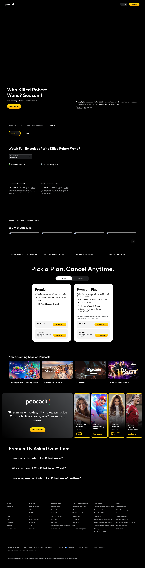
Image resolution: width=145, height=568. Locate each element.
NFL (30, 516)
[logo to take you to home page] (10, 4)
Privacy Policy (27, 547)
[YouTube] (129, 545)
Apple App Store (121, 516)
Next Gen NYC (99, 513)
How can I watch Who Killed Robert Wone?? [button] (38, 458)
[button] (24, 370)
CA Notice (48, 547)
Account (119, 513)
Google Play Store (122, 519)
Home (11, 126)
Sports (9, 519)
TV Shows (10, 506)
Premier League (34, 506)
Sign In (124, 4)
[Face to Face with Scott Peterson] (24, 242)
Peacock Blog (11, 528)
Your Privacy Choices (75, 547)
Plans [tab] (64, 278)
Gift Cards (119, 528)
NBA (30, 510)
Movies (9, 510)
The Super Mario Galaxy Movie (104, 506)
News (9, 513)
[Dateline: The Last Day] (121, 242)
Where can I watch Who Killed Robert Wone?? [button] (39, 468)
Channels (10, 522)
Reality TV (54, 513)
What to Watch (55, 506)
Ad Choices (58, 547)
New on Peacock (56, 510)
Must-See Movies (56, 516)
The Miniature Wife (78, 513)
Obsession (97, 516)
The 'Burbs (75, 522)
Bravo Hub (54, 519)
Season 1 (53, 126)
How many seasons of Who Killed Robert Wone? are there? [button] (46, 478)
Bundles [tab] (80, 278)
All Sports (32, 528)
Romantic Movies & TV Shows (60, 525)
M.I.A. (74, 510)
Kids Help (93, 547)
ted (73, 525)
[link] (24, 210)
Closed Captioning (122, 510)
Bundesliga (32, 522)
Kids (8, 516)
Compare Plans (121, 506)
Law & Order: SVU (100, 532)
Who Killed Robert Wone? (36, 126)
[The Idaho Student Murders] (57, 242)
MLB (30, 525)
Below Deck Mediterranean (103, 522)
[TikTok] (124, 545)
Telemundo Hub (55, 528)
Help (86, 547)
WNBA (31, 513)
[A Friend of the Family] (89, 242)
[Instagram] (134, 545)
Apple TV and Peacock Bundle (125, 522)
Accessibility (38, 547)
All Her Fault (76, 519)
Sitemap (9, 525)
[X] (118, 551)
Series (20, 126)
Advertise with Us (14, 551)
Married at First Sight (79, 506)
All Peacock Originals (79, 528)
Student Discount (121, 525)
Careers (102, 547)
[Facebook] (118, 545)
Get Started (134, 4)
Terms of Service (14, 547)
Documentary (12, 101)
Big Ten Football (34, 519)
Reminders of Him (100, 510)
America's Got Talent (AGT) (103, 519)
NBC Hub (54, 522)
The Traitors (76, 516)
